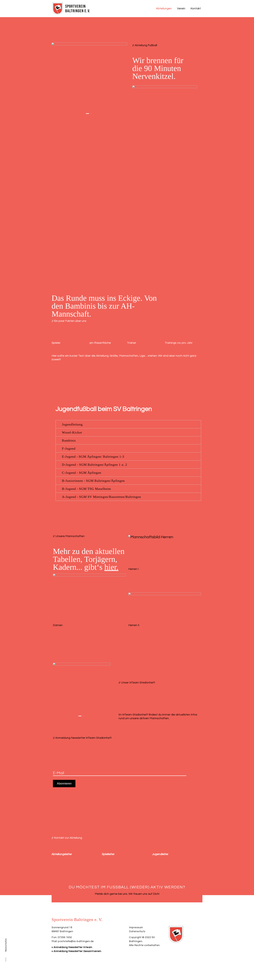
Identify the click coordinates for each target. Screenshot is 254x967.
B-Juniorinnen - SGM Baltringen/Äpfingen (93, 480)
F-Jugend (69, 448)
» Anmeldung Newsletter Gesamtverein (76, 951)
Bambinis (69, 440)
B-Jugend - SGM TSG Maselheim (86, 488)
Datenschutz (137, 931)
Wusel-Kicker (72, 432)
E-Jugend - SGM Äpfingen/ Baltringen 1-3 (93, 456)
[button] (87, 113)
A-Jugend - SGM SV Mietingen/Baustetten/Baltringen (101, 497)
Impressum (136, 927)
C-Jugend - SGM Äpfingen (81, 472)
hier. (111, 567)
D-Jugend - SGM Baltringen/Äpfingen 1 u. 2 (94, 464)
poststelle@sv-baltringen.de (76, 941)
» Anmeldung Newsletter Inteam (72, 947)
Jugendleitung (72, 424)
